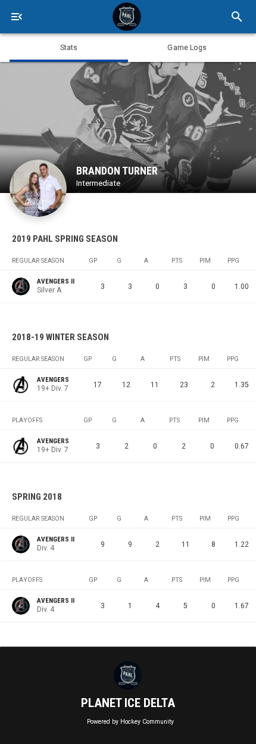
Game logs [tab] (187, 47)
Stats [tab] (69, 47)
